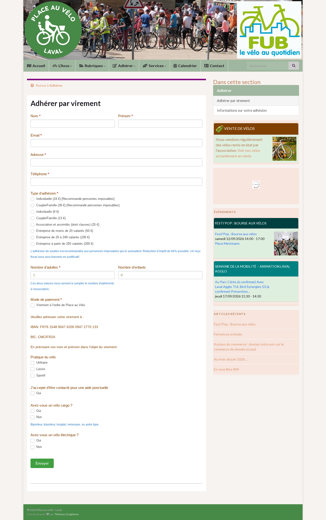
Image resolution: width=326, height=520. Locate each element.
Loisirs (40, 369)
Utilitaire (41, 362)
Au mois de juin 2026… (230, 359)
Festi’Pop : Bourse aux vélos (235, 324)
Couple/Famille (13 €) (50, 218)
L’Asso (64, 65)
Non (38, 417)
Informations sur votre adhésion (242, 110)
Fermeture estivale (228, 334)
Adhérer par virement (233, 101)
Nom (36, 116)
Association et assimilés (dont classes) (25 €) (67, 224)
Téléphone (40, 174)
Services (156, 65)
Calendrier (187, 65)
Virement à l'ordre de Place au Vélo (60, 305)
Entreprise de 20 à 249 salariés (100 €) (62, 237)
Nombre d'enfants (132, 267)
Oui (38, 393)
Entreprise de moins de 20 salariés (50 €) (64, 231)
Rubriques (94, 65)
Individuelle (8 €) (47, 211)
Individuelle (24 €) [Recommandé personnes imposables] (75, 199)
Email (36, 135)
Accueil (38, 65)
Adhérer (125, 65)
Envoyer (42, 463)
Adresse (38, 155)
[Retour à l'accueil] (163, 30)
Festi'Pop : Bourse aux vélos (236, 234)
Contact (216, 65)
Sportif (40, 375)
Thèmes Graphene (66, 514)
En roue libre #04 (226, 369)
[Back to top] (315, 509)
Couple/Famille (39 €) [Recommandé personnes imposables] (77, 205)
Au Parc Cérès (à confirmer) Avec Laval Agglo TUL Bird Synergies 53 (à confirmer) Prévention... (242, 286)
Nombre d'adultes (45, 267)
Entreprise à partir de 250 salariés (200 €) (64, 243)
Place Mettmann (227, 243)
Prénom (125, 116)
